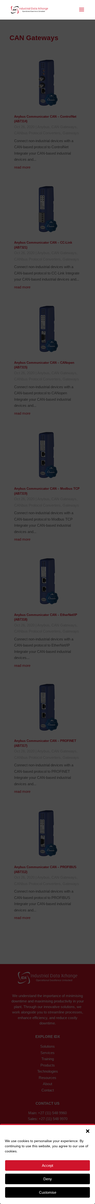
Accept (47, 1165)
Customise (47, 1192)
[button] (87, 1131)
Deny (47, 1179)
